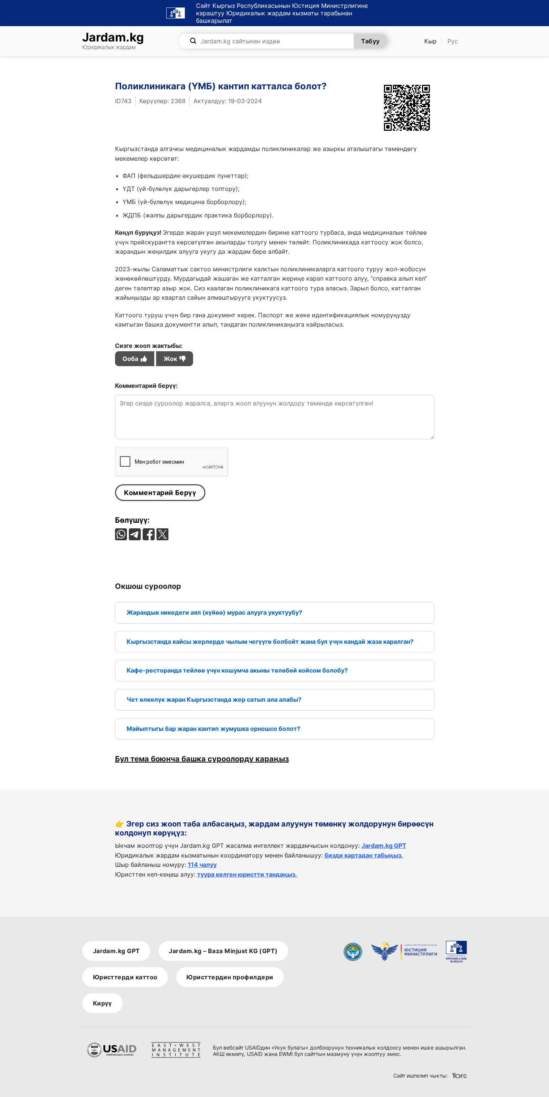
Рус (452, 41)
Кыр (430, 41)
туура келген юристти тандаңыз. (247, 874)
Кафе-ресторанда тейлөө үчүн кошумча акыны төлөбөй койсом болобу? (237, 670)
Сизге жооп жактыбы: (149, 352)
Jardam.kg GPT (384, 845)
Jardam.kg (113, 41)
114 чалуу (202, 864)
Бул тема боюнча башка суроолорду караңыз (202, 758)
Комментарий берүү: (146, 385)
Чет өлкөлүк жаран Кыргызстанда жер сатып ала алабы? (214, 699)
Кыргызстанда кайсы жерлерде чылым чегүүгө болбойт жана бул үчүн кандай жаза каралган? (270, 641)
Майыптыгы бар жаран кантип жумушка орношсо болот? (213, 728)
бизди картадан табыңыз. (364, 855)
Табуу (370, 41)
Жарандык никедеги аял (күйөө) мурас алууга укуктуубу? (214, 612)
